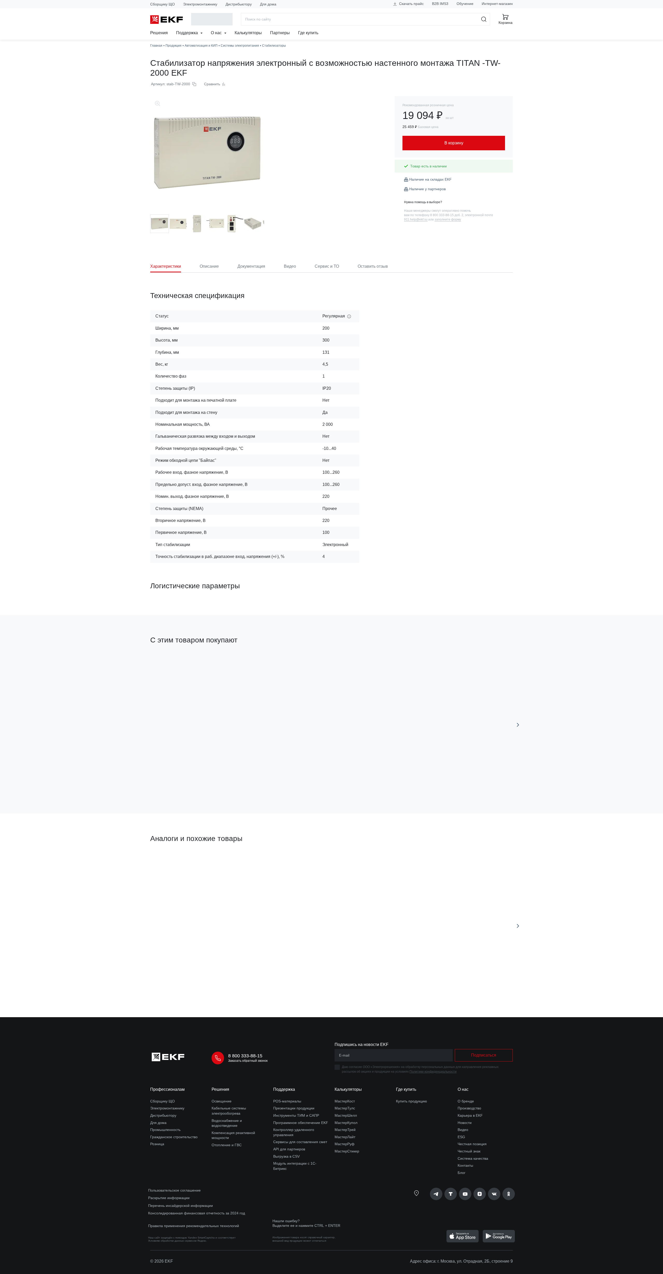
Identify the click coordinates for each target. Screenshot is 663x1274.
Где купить (308, 33)
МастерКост (345, 1101)
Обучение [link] (465, 4)
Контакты (465, 1165)
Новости (465, 1123)
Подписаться (483, 1055)
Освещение (222, 1101)
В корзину (179, 780)
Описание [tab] (209, 266)
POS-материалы (287, 1101)
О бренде (466, 1101)
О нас (217, 33)
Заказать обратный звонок (248, 1061)
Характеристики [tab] (165, 266)
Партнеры (280, 33)
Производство (469, 1108)
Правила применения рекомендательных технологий (193, 1226)
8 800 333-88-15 (245, 1055)
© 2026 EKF (161, 1261)
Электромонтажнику (200, 4)
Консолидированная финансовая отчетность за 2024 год (196, 1213)
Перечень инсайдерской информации (180, 1206)
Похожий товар (169, 863)
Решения (159, 33)
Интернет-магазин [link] (497, 4)
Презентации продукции (293, 1108)
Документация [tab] (251, 266)
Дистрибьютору (239, 4)
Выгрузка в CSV (286, 1156)
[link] (436, 1194)
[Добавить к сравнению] (226, 780)
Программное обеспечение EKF (300, 1123)
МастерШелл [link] (346, 1115)
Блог (461, 1173)
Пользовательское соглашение (174, 1190)
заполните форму (448, 219)
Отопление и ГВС (227, 1145)
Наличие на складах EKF (430, 179)
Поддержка (187, 33)
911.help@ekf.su (416, 219)
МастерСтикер (347, 1151)
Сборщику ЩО (162, 4)
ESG (461, 1137)
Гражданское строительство (174, 1137)
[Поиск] (484, 19)
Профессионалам (167, 1089)
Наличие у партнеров (427, 189)
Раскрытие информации (169, 1198)
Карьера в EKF (470, 1115)
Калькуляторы (248, 33)
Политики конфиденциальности (433, 1071)
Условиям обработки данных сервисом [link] (172, 1240)
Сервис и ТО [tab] (327, 266)
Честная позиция (472, 1144)
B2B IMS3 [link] (440, 4)
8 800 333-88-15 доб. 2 (446, 215)
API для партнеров (289, 1149)
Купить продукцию (411, 1101)
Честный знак (469, 1151)
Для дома (268, 4)
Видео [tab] (290, 266)
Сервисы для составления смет (300, 1142)
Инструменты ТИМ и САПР (296, 1115)
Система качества (473, 1158)
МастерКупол (346, 1123)
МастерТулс (345, 1108)
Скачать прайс (411, 4)
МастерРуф (345, 1144)
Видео (463, 1130)
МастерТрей (345, 1130)
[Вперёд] (518, 725)
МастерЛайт (345, 1137)
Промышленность (165, 1130)
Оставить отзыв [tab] (373, 266)
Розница (157, 1144)
